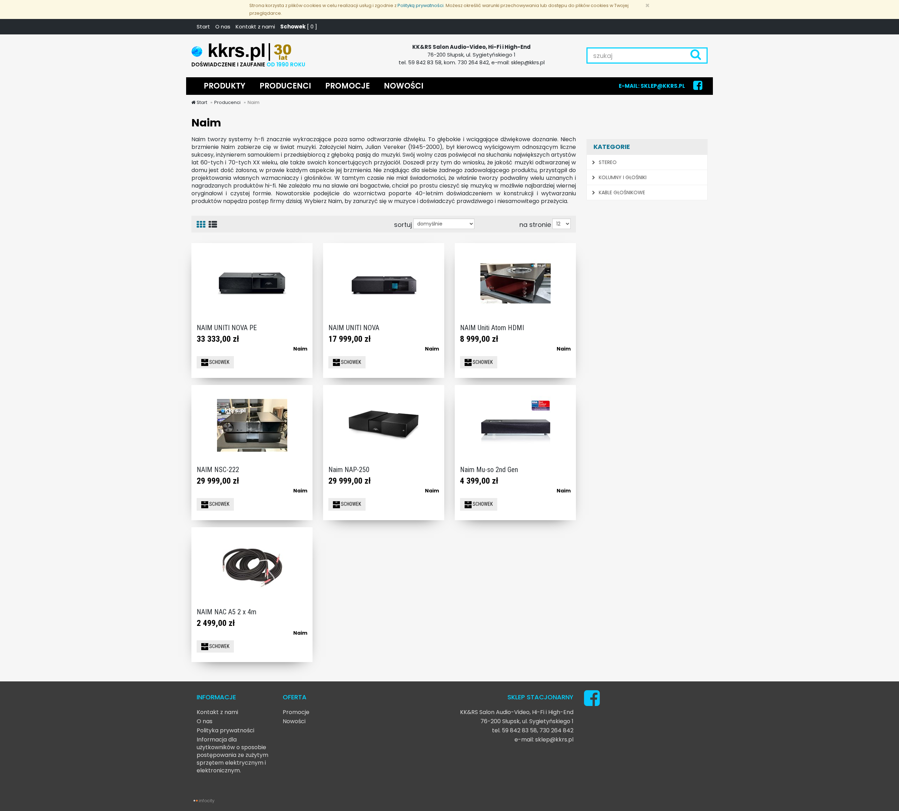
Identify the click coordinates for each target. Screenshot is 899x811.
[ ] (298, 26)
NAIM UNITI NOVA (353, 327)
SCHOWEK (218, 362)
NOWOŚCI (404, 85)
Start (203, 26)
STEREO (607, 162)
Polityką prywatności (421, 5)
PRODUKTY (224, 85)
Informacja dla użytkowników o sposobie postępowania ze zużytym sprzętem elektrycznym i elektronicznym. (232, 754)
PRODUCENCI (285, 85)
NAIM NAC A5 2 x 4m (226, 612)
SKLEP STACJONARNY (540, 697)
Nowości (294, 721)
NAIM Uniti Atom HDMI (492, 327)
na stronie (535, 224)
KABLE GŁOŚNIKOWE (621, 192)
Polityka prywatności (225, 730)
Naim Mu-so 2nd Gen (489, 469)
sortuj (403, 224)
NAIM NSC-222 (218, 469)
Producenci (227, 102)
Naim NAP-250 (348, 469)
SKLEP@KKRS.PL (663, 86)
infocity (207, 801)
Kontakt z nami (255, 26)
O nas (222, 26)
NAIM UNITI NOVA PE (227, 327)
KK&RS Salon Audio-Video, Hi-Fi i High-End (516, 712)
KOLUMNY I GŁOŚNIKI (622, 177)
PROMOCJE (347, 85)
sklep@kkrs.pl (554, 739)
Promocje (296, 712)
